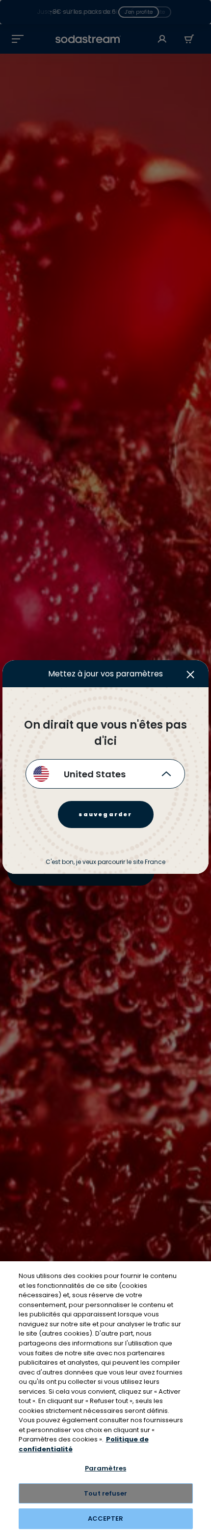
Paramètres (105, 1468)
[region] (105, 1397)
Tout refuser (105, 1493)
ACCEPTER (105, 1518)
